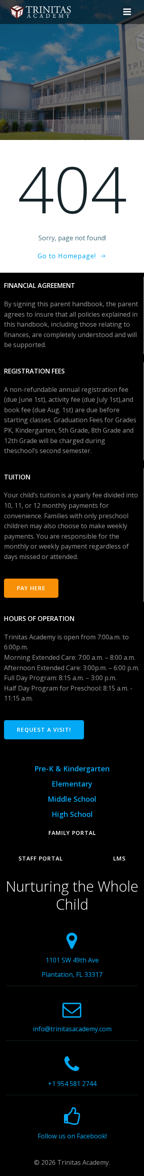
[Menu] (127, 12)
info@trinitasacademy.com (72, 1028)
